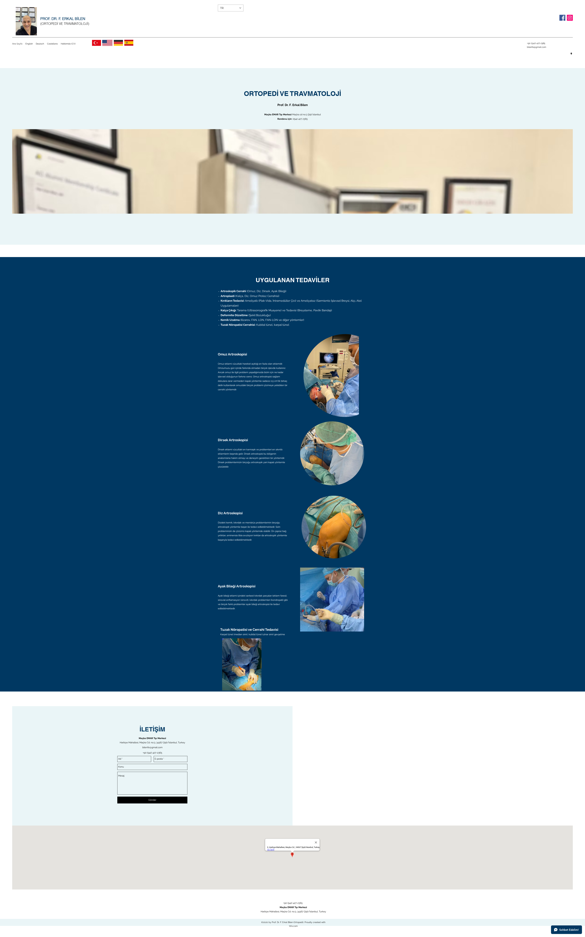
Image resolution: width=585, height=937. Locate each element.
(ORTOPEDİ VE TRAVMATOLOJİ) (64, 23)
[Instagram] (570, 18)
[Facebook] (562, 18)
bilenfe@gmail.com (536, 47)
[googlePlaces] (571, 53)
